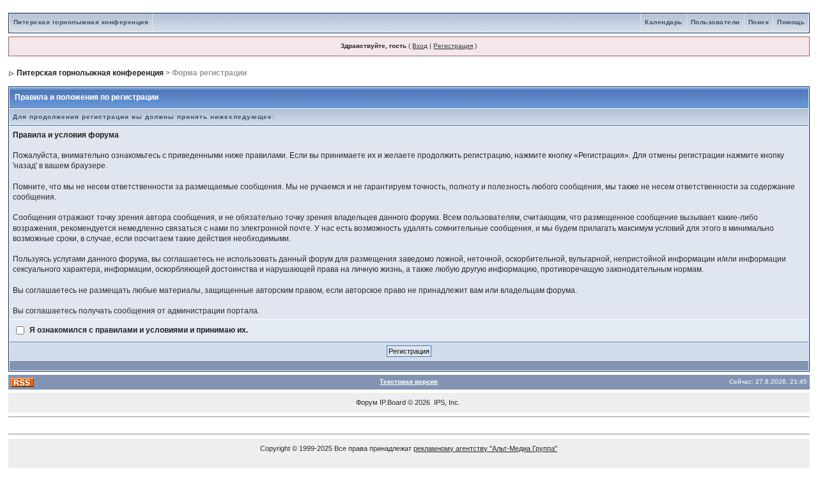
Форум (367, 402)
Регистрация (453, 45)
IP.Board (393, 402)
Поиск (758, 22)
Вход (420, 45)
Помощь (791, 22)
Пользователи (715, 22)
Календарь (664, 22)
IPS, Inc (446, 402)
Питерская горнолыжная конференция (81, 22)
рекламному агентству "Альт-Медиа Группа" (485, 448)
